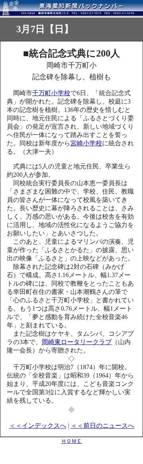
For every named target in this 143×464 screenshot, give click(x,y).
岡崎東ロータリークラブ (77, 342)
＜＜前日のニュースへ (102, 425)
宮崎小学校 (86, 143)
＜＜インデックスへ (37, 425)
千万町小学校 (51, 93)
